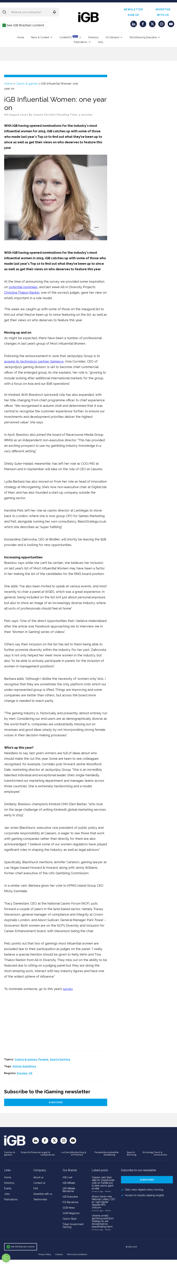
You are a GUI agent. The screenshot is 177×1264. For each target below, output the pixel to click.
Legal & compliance (47, 1153)
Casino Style (69, 1218)
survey (68, 989)
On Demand (112, 37)
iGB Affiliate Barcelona (69, 1190)
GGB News (69, 1207)
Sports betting (60, 1059)
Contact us (39, 1183)
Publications (80, 42)
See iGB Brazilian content (23, 25)
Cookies (59, 1254)
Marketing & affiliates (78, 1153)
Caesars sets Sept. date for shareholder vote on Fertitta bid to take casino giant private (103, 1183)
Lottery (66, 1152)
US (30, 1073)
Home (20, 37)
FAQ (35, 1188)
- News (107, 1191)
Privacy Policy (44, 1254)
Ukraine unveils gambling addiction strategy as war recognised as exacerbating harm (103, 1221)
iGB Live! (67, 1177)
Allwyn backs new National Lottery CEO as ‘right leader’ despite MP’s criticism (103, 1202)
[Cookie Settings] (6, 1258)
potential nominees (23, 287)
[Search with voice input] (54, 12)
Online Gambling (24, 1066)
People (43, 1059)
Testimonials (40, 1199)
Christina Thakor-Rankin (21, 292)
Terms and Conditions (77, 1254)
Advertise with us (42, 1194)
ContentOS (68, 37)
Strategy (148, 1152)
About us (38, 1177)
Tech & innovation (160, 1153)
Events (7, 1188)
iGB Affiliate (69, 1183)
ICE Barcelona (70, 1202)
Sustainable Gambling (111, 1153)
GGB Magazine (71, 1213)
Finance (35, 1152)
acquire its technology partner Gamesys (34, 361)
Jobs (100, 42)
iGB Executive (70, 1196)
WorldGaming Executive (143, 37)
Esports (26, 1152)
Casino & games (27, 83)
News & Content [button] (40, 37)
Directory (93, 37)
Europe (22, 1073)
